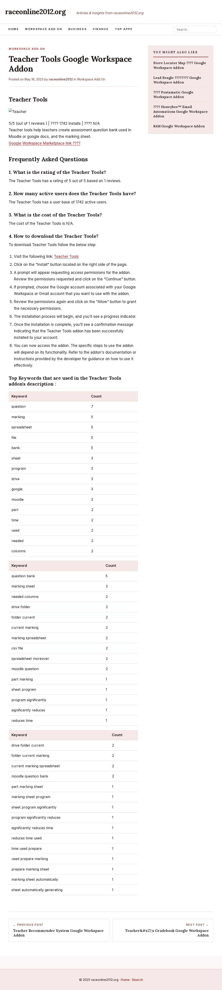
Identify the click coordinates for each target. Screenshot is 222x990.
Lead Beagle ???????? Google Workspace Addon (177, 80)
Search (137, 980)
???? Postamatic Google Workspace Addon (173, 94)
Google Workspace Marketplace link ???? (44, 143)
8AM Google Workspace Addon (179, 126)
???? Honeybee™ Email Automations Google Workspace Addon (180, 111)
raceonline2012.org (35, 11)
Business (77, 29)
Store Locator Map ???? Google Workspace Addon (179, 65)
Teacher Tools (66, 256)
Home (13, 29)
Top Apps (124, 29)
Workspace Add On (43, 29)
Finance (101, 29)
